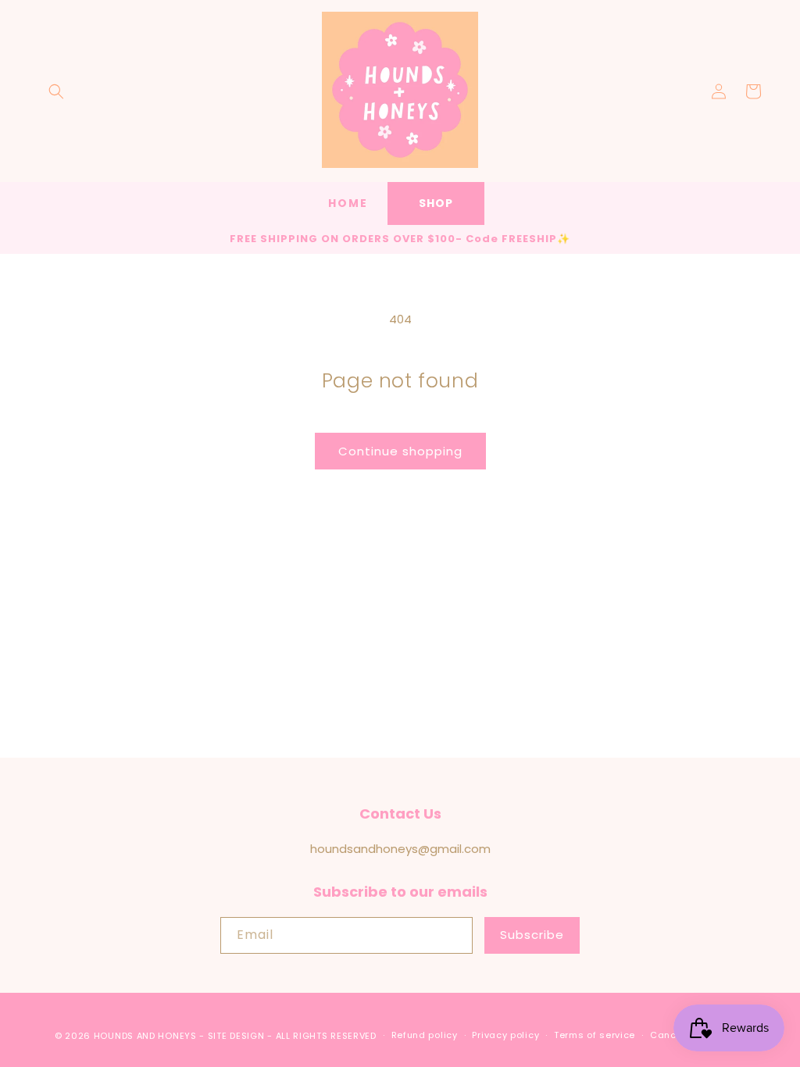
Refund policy (424, 1035)
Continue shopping (400, 451)
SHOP (436, 203)
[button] (56, 91)
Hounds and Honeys (145, 1036)
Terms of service (594, 1035)
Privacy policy (505, 1035)
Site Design (236, 1036)
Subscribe (532, 934)
